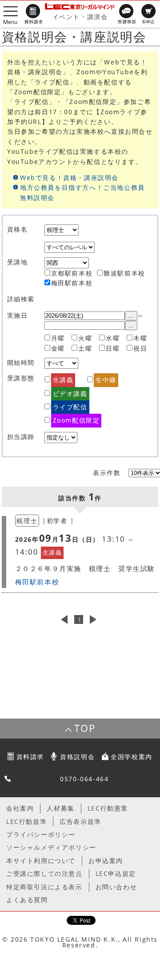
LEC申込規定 (116, 873)
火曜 (85, 338)
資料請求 (30, 756)
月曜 (58, 338)
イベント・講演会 (80, 16)
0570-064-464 (84, 779)
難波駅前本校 (124, 273)
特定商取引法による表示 (44, 887)
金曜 (58, 348)
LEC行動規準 (26, 821)
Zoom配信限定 (76, 420)
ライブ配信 (70, 407)
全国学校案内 (131, 756)
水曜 (113, 338)
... (131, 315)
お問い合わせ (116, 887)
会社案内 (20, 808)
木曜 (140, 338)
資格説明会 (77, 756)
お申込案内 (105, 860)
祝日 (140, 348)
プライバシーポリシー (41, 834)
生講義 (63, 380)
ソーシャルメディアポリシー (51, 847)
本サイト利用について (41, 860)
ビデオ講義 (70, 393)
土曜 (85, 348)
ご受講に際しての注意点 (44, 873)
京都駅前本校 (72, 273)
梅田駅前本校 (72, 283)
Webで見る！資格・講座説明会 (69, 177)
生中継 (106, 380)
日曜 (113, 348)
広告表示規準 (80, 821)
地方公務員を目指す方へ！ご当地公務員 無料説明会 (82, 192)
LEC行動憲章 (108, 808)
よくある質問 (27, 899)
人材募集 (60, 808)
